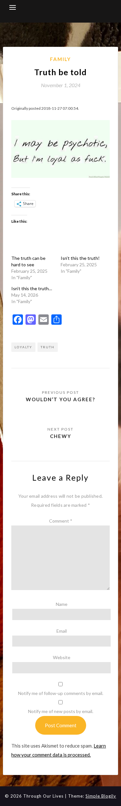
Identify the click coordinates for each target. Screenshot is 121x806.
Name (61, 604)
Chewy (60, 436)
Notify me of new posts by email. (60, 711)
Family (60, 59)
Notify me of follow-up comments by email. (60, 693)
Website (61, 657)
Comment (60, 521)
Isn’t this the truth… (31, 288)
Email (61, 631)
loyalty (23, 347)
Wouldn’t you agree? (60, 399)
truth (48, 347)
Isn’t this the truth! (80, 258)
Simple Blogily (101, 796)
